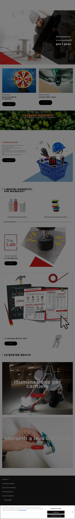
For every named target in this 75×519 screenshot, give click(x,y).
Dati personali (22, 510)
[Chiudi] (72, 512)
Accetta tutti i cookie (55, 516)
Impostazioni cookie (56, 508)
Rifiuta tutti (56, 512)
